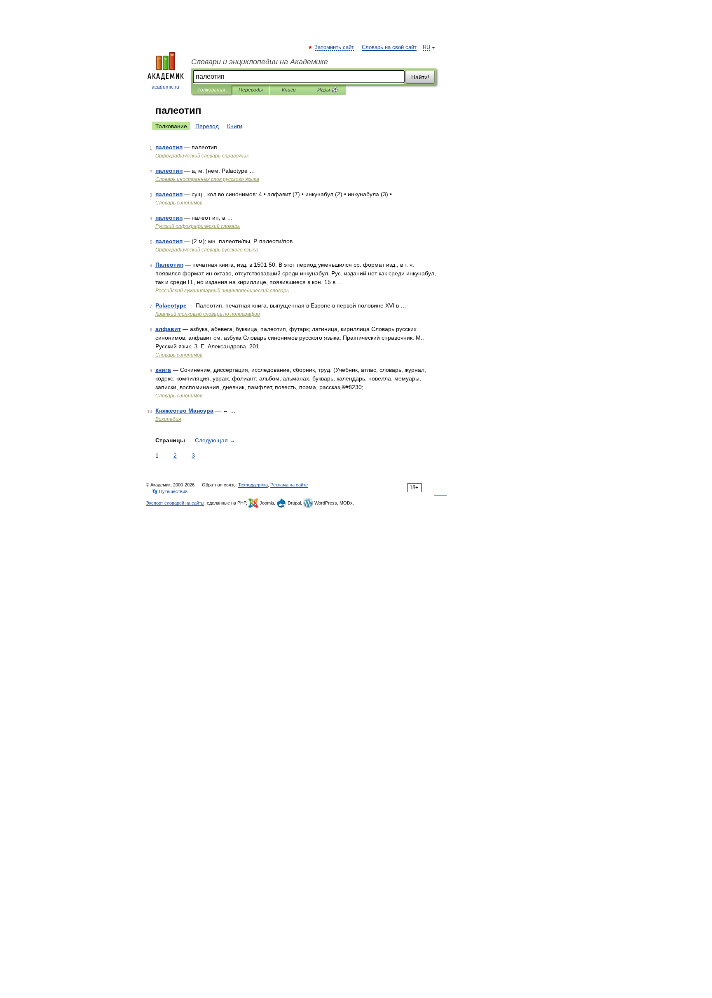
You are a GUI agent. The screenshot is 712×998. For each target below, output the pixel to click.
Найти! (420, 77)
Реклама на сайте (289, 484)
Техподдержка (253, 484)
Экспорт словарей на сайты (175, 502)
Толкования (211, 90)
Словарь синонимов (178, 203)
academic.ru (165, 87)
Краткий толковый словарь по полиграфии (207, 314)
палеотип (169, 147)
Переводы (251, 90)
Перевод (207, 126)
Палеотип (169, 264)
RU (426, 47)
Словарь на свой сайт (389, 47)
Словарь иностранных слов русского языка (207, 179)
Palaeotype (171, 305)
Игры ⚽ (327, 90)
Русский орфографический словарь (197, 226)
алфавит (168, 329)
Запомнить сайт (334, 47)
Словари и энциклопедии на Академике (259, 62)
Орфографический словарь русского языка (206, 250)
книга (163, 369)
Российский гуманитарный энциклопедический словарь (222, 291)
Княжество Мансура (184, 410)
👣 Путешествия (169, 491)
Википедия (168, 419)
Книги (289, 90)
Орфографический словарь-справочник (202, 156)
